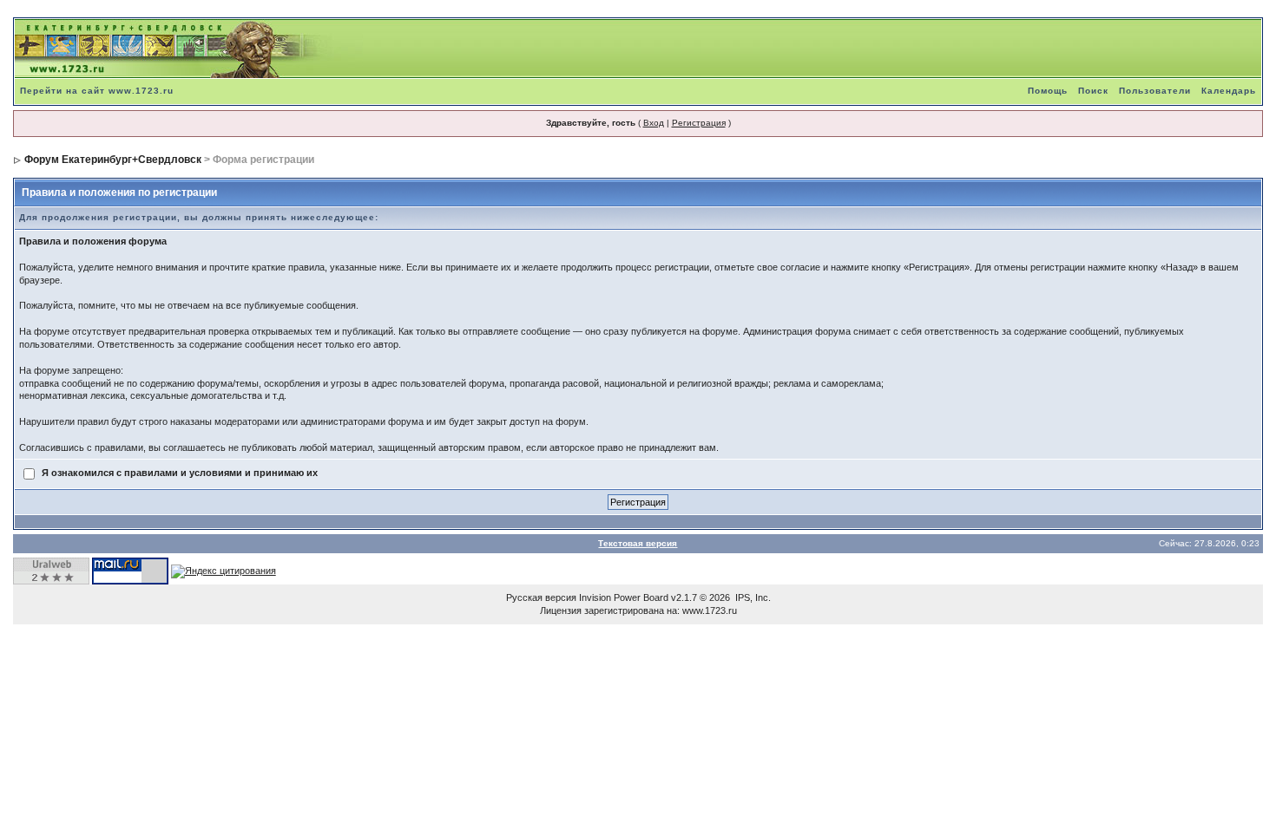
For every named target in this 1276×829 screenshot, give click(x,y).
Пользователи (1155, 90)
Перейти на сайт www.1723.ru (97, 90)
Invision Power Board (623, 597)
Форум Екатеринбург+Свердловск (112, 159)
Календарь (1228, 90)
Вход (653, 122)
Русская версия (541, 597)
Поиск (1093, 90)
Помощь (1048, 90)
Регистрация (699, 122)
